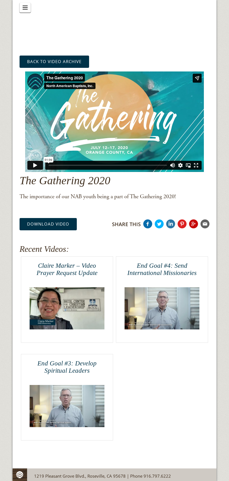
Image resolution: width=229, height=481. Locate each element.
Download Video (48, 224)
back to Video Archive (54, 61)
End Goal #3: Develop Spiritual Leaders (67, 367)
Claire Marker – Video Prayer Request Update (67, 269)
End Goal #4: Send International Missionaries (162, 269)
